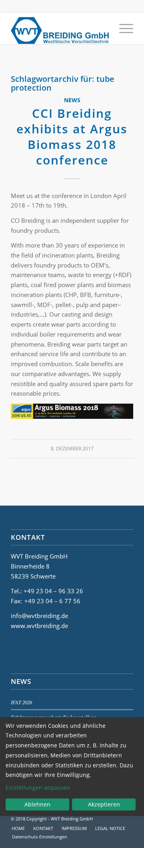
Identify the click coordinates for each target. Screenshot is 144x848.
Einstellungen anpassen (38, 787)
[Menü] (122, 28)
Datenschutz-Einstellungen (39, 837)
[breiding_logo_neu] (60, 28)
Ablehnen (37, 804)
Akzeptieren (104, 804)
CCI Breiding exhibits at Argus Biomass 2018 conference (72, 136)
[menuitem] (122, 28)
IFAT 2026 (21, 702)
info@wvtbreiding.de (39, 616)
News (72, 100)
